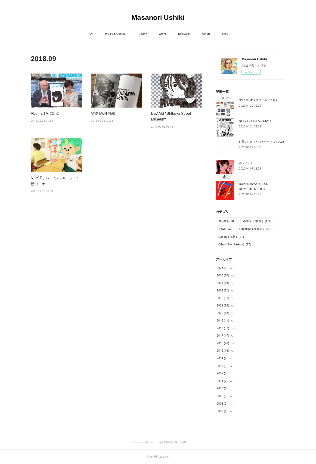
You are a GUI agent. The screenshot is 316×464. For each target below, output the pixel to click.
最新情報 (227, 221)
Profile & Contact (115, 33)
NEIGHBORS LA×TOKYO (255, 121)
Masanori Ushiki (158, 17)
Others (206, 33)
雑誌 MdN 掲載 (103, 113)
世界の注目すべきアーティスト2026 (261, 141)
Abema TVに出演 (45, 113)
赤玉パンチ (246, 163)
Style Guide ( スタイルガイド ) (258, 100)
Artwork (142, 33)
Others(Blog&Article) (234, 244)
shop (225, 33)
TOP (90, 33)
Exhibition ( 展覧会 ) (255, 229)
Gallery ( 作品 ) (231, 236)
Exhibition (184, 33)
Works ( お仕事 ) (257, 221)
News (225, 229)
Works (163, 33)
